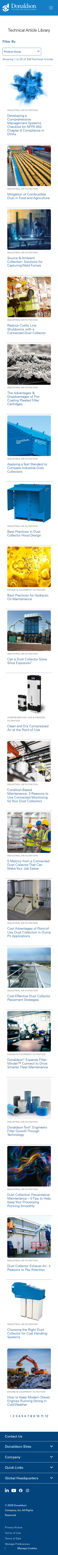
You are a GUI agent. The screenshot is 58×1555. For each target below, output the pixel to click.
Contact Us (13, 1436)
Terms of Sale (13, 1538)
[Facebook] (22, 1490)
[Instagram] (28, 1490)
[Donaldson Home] (24, 8)
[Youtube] (15, 1490)
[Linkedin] (8, 1490)
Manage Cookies (27, 1548)
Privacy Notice (13, 1527)
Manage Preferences (17, 1543)
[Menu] (50, 7)
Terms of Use (13, 1532)
